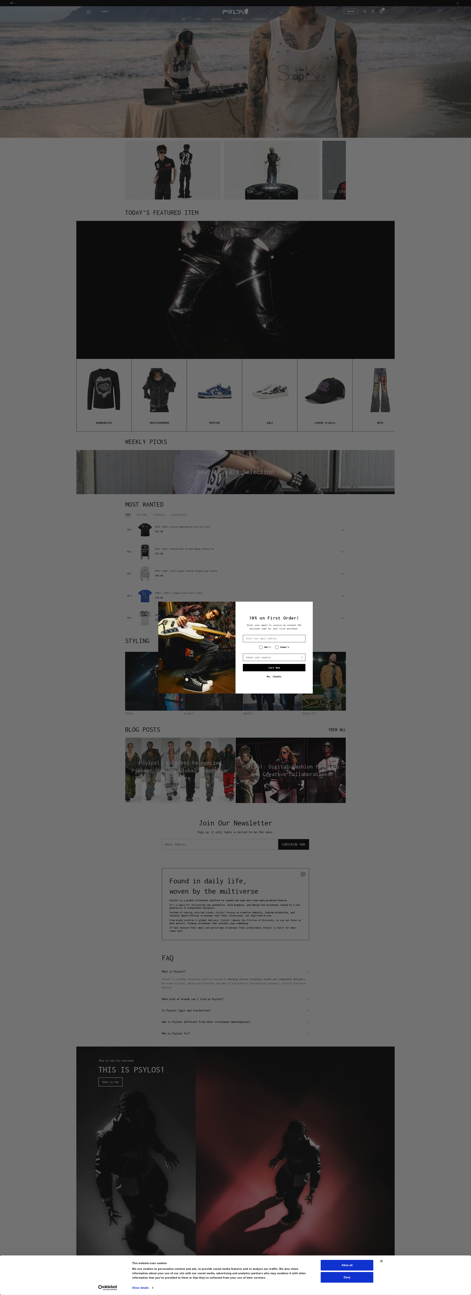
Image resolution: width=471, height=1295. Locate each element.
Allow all (347, 1265)
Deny (347, 1277)
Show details (140, 1287)
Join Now (274, 667)
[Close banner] (381, 1261)
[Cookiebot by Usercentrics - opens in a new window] (108, 1288)
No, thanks (274, 676)
